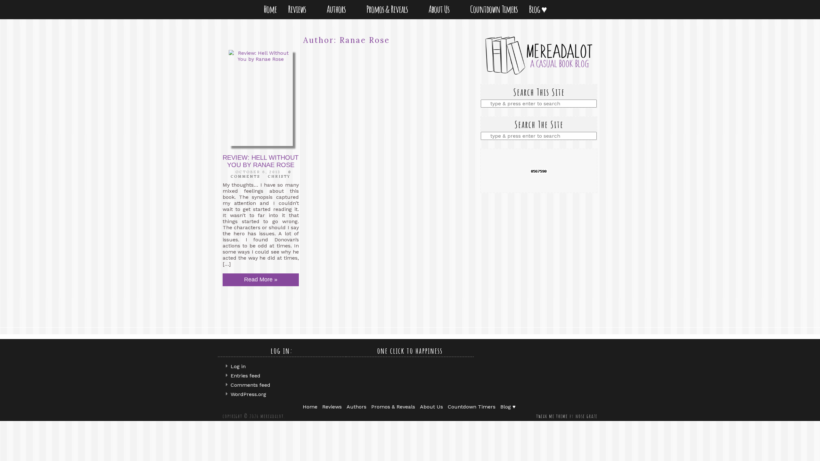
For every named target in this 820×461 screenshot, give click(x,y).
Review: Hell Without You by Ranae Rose (261, 161)
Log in (238, 366)
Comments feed (250, 385)
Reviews (298, 9)
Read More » (260, 279)
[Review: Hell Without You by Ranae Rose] (261, 98)
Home (270, 9)
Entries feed (245, 376)
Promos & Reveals (388, 9)
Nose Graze (586, 416)
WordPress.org (248, 394)
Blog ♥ (539, 9)
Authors (337, 9)
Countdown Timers (494, 9)
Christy (279, 176)
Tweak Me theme (552, 416)
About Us (440, 9)
